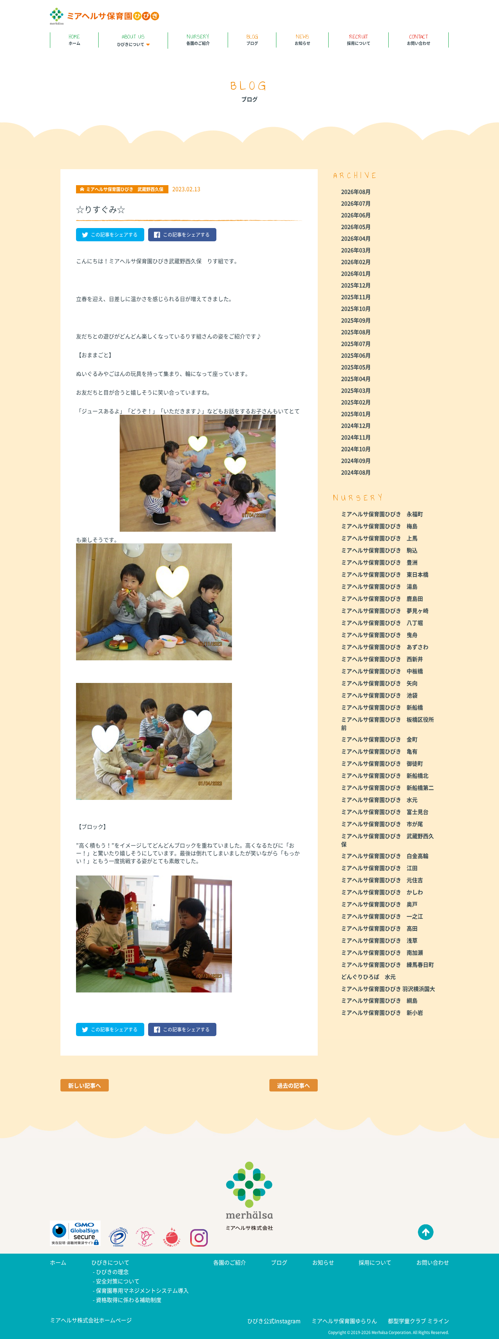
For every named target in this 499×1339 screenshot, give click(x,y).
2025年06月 (356, 355)
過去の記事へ (293, 1085)
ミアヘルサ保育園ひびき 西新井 (382, 659)
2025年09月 (356, 320)
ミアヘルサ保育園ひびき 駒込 (379, 550)
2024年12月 (356, 425)
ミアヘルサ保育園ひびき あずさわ (384, 647)
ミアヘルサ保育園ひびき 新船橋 (382, 707)
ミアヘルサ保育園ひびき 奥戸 (379, 904)
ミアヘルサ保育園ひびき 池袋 (379, 695)
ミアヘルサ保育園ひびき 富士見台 (384, 811)
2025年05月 (356, 367)
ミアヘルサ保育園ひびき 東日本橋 (384, 574)
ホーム (74, 39)
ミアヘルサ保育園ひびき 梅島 (379, 526)
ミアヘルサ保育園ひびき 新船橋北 (384, 775)
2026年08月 (356, 191)
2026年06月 (356, 215)
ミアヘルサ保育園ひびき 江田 (379, 868)
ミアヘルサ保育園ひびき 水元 (379, 799)
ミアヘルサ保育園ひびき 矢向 (379, 683)
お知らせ (302, 39)
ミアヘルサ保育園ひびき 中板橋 (382, 671)
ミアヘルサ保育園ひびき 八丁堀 (382, 622)
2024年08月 (356, 472)
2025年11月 (356, 297)
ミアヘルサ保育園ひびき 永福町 (382, 514)
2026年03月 (356, 250)
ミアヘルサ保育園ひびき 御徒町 (382, 763)
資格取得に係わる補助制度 (128, 1300)
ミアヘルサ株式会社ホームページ (91, 1320)
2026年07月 (356, 203)
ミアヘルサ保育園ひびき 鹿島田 (382, 598)
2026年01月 (356, 273)
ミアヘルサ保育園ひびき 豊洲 (379, 562)
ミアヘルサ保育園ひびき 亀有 (379, 751)
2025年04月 (356, 378)
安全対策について (118, 1281)
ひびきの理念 (112, 1271)
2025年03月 (356, 390)
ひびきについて (131, 39)
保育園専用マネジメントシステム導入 (142, 1290)
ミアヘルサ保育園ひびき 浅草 (379, 940)
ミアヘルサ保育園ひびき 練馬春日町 (387, 964)
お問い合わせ (418, 39)
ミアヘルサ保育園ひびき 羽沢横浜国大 (388, 988)
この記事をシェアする (114, 234)
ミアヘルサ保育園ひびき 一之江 (382, 916)
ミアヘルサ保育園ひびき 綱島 (379, 1000)
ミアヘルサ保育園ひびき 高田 (379, 928)
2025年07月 (356, 343)
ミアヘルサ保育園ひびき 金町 (379, 739)
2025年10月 (356, 308)
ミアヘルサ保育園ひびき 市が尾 (382, 824)
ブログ (252, 39)
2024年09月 (356, 460)
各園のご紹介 (198, 39)
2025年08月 (356, 332)
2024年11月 (356, 437)
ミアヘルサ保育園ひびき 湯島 (379, 586)
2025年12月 (356, 285)
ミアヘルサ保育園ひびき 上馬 (379, 538)
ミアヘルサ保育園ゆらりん (344, 1321)
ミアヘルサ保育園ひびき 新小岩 (382, 1012)
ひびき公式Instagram (274, 1321)
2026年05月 (356, 226)
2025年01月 (356, 413)
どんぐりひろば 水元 (368, 976)
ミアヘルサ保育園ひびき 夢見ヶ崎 (384, 610)
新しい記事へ (84, 1085)
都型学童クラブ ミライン (418, 1321)
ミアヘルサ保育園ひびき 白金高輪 (384, 856)
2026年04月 (356, 238)
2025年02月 (356, 402)
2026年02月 (356, 261)
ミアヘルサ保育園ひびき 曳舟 (379, 635)
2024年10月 (356, 449)
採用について (358, 39)
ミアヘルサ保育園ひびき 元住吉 (382, 880)
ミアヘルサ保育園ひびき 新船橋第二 (387, 787)
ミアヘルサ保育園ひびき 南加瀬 (382, 952)
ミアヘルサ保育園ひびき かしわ (382, 892)
